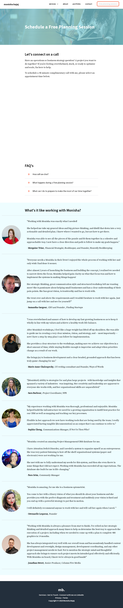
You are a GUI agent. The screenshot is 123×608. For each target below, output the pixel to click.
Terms (65, 598)
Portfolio (77, 4)
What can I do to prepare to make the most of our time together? (62, 191)
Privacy (58, 598)
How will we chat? (41, 174)
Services (52, 4)
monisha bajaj (11, 4)
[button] (61, 174)
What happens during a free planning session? (53, 182)
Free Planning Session (108, 4)
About (65, 4)
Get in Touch (52, 595)
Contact (88, 4)
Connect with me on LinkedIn (71, 595)
